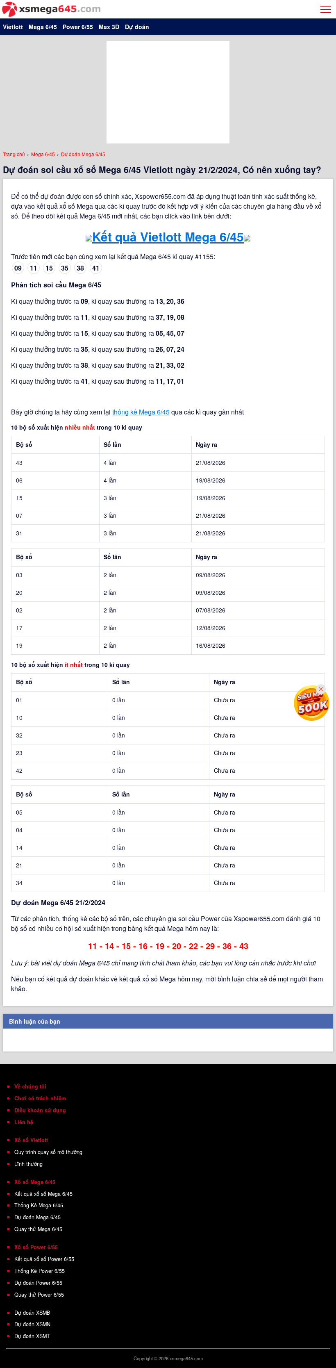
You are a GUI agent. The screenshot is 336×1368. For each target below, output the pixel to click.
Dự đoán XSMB (32, 1312)
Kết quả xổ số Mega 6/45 (43, 1193)
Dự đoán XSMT (32, 1336)
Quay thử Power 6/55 (39, 1294)
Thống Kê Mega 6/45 (38, 1205)
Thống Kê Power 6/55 (39, 1271)
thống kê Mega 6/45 (141, 412)
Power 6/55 (78, 27)
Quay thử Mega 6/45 (38, 1229)
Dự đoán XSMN (32, 1324)
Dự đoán (137, 27)
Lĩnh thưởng (28, 1164)
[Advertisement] (168, 92)
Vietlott (13, 27)
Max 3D (109, 27)
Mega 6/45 (43, 27)
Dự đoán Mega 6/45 (37, 1217)
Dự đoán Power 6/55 (38, 1282)
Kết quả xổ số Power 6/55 (44, 1259)
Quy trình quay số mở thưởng (48, 1152)
